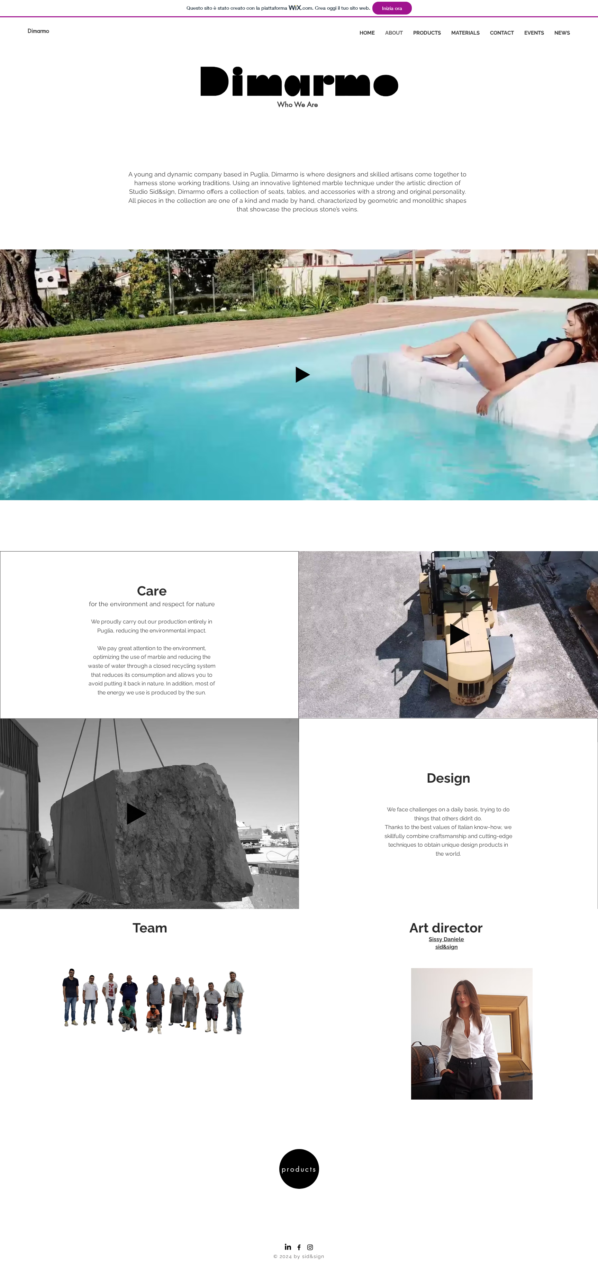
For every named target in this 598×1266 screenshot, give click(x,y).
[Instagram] (310, 1247)
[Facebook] (299, 1247)
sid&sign (446, 947)
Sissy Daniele (446, 939)
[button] (290, 901)
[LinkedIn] (288, 1247)
